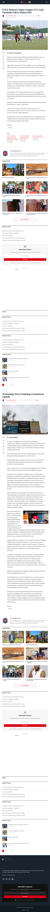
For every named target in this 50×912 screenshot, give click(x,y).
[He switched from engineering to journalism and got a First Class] (37, 671)
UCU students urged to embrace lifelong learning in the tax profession (37, 214)
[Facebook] (3, 56)
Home (23, 910)
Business (37, 400)
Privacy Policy (33, 262)
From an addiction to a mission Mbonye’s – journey (12, 196)
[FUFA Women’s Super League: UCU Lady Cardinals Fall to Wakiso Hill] (25, 35)
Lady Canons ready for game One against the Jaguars (13, 237)
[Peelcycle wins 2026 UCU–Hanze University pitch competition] (37, 653)
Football (38, 15)
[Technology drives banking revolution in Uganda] (25, 419)
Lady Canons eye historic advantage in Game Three (13, 230)
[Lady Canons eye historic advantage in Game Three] (4, 360)
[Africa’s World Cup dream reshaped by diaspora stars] (37, 187)
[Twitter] (3, 59)
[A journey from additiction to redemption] (4, 366)
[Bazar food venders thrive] (13, 170)
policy (29, 899)
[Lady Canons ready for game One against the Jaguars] (4, 379)
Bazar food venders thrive (8, 177)
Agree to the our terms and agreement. (25, 899)
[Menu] (4, 2)
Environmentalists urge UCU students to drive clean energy (13, 214)
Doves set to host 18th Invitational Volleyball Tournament (13, 240)
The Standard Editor (11, 15)
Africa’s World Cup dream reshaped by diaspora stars (37, 196)
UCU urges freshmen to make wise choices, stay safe (37, 178)
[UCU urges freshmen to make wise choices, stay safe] (37, 170)
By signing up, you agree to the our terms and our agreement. (25, 262)
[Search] (46, 2)
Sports (27, 910)
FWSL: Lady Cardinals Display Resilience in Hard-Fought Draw (25, 137)
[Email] (3, 68)
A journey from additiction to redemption (10, 233)
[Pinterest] (3, 65)
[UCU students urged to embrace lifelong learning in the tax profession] (37, 205)
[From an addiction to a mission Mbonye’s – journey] (13, 187)
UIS (32, 907)
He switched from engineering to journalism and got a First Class (37, 680)
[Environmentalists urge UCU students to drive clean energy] (13, 205)
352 (12, 384)
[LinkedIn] (3, 62)
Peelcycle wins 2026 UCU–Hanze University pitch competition (37, 662)
